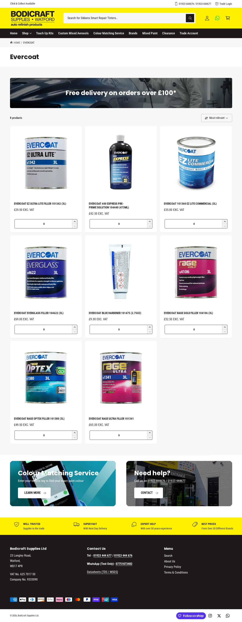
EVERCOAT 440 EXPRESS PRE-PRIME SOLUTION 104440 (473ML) (109, 205)
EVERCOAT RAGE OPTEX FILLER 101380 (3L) (39, 418)
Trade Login (226, 3)
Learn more (32, 493)
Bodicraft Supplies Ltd (28, 615)
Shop (25, 33)
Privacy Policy (172, 567)
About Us (169, 561)
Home (17, 42)
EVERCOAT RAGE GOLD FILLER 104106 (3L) (188, 313)
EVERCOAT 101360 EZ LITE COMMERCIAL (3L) (190, 203)
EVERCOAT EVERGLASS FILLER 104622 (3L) (39, 313)
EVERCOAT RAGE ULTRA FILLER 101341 (111, 418)
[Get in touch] (217, 18)
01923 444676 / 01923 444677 (195, 3)
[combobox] (129, 18)
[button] (228, 18)
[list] (121, 526)
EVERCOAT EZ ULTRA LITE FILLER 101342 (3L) (40, 203)
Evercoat (28, 42)
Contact (147, 493)
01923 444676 (156, 481)
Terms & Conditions (176, 572)
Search (168, 555)
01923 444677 (176, 481)
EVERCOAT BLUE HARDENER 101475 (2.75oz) (115, 313)
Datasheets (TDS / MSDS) (102, 572)
